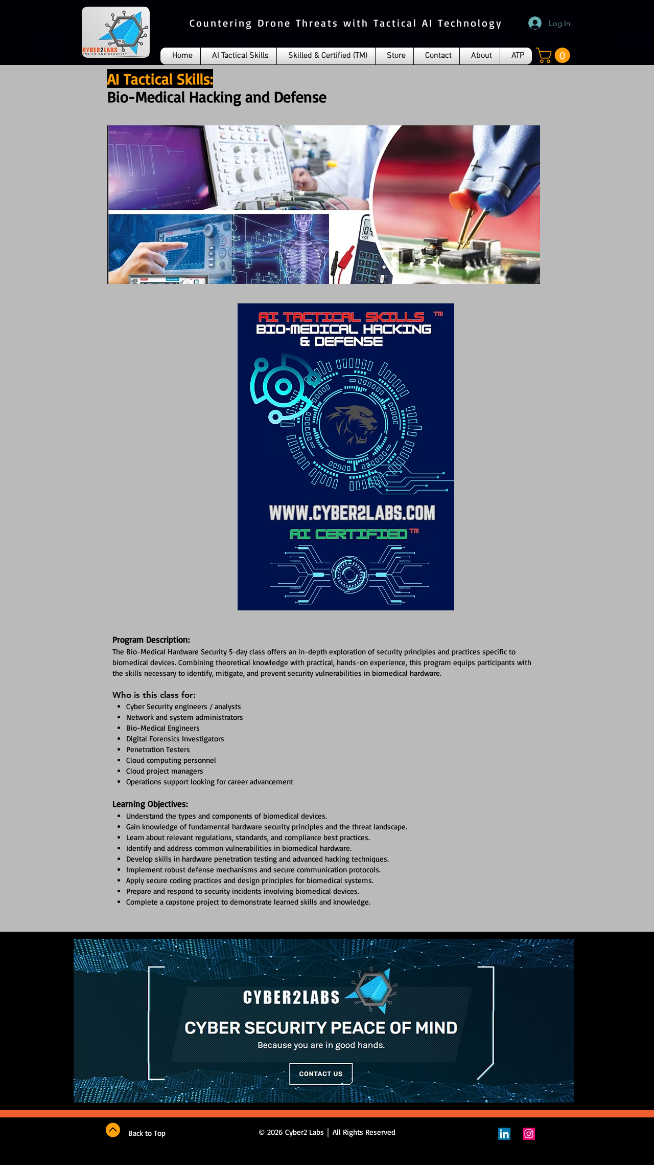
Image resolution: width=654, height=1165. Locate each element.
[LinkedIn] (504, 1134)
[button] (555, 55)
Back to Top (147, 1133)
